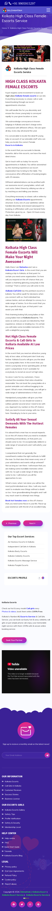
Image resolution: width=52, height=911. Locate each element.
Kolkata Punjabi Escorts (18, 565)
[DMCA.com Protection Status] (26, 898)
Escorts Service (27, 616)
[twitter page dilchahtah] (22, 904)
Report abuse (10, 884)
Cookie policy (10, 879)
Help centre (9, 838)
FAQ (6, 842)
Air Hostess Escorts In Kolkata (21, 542)
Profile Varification (12, 818)
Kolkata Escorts (9, 602)
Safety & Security (12, 823)
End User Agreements (14, 871)
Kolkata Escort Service (13, 895)
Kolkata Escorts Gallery (14, 810)
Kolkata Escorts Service (37, 895)
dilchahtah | (26, 892)
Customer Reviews (12, 790)
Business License (12, 798)
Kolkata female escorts (25, 96)
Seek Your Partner (14, 640)
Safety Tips (9, 814)
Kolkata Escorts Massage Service (22, 560)
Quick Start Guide (11, 847)
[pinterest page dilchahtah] (38, 904)
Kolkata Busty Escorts (17, 551)
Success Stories (11, 794)
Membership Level (12, 827)
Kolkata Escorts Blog (13, 855)
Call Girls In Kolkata (12, 786)
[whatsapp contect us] (6, 3)
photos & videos (9, 611)
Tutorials (8, 851)
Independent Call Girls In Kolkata (22, 546)
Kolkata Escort (39, 892)
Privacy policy (10, 866)
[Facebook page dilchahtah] (14, 904)
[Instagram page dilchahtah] (30, 904)
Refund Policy (10, 875)
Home (4, 28)
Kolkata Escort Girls (14, 270)
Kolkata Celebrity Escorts (19, 556)
